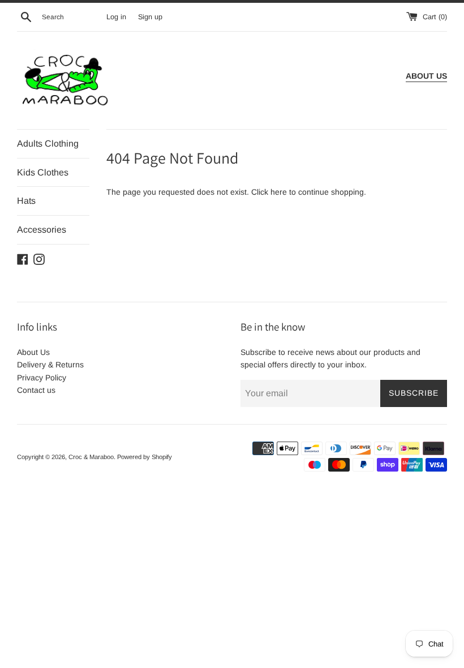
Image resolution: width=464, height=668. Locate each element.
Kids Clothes (42, 172)
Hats (26, 200)
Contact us (36, 390)
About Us (33, 352)
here (278, 191)
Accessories (41, 229)
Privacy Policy (41, 377)
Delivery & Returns (50, 364)
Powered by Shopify (144, 456)
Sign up (150, 17)
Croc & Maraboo (91, 456)
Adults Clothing (48, 143)
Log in (116, 17)
